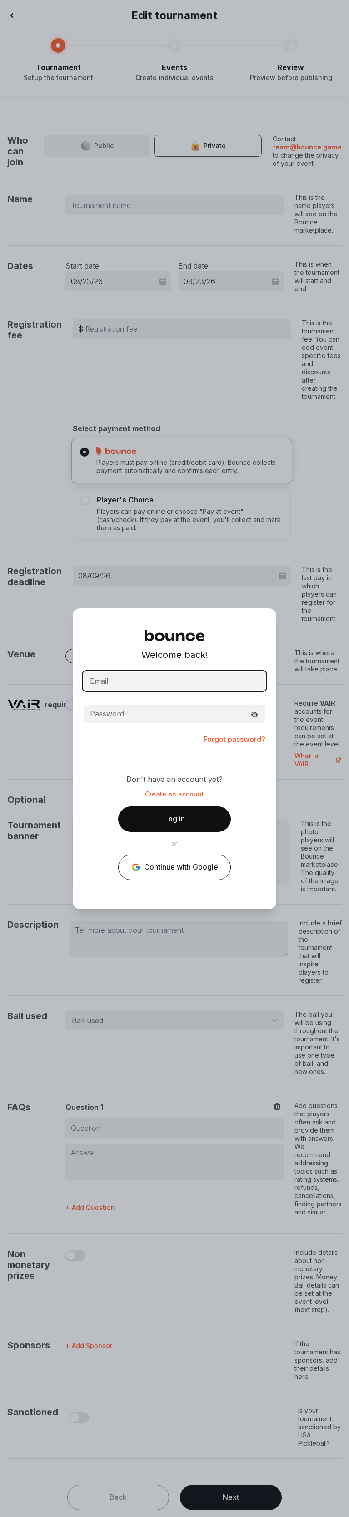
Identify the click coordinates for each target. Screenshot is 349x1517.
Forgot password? (234, 739)
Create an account (174, 794)
